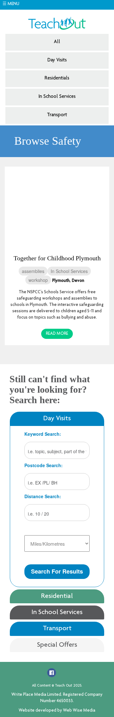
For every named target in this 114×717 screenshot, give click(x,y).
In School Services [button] (57, 612)
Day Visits (57, 60)
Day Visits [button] (57, 418)
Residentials (57, 78)
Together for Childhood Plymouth (57, 258)
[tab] (57, 419)
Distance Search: (42, 496)
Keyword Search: (42, 434)
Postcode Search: (43, 465)
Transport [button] (57, 628)
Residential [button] (57, 596)
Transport (57, 115)
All (57, 42)
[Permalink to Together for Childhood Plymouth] (57, 206)
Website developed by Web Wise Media (57, 710)
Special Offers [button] (57, 645)
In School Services (57, 96)
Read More (57, 334)
